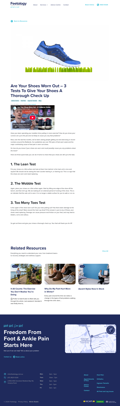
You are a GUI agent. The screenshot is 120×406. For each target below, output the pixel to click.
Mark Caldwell (32, 104)
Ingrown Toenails (32, 101)
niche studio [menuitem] (33, 402)
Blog (40, 101)
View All (105, 251)
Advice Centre (15, 101)
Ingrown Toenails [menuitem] (103, 383)
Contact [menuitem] (86, 390)
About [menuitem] (86, 375)
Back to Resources (20, 21)
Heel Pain (23, 101)
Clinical (82, 266)
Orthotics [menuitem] (100, 379)
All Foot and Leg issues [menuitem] (105, 391)
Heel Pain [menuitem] (100, 375)
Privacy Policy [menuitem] (23, 402)
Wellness (15, 266)
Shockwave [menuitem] (101, 387)
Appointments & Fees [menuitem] (88, 380)
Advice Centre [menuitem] (86, 385)
